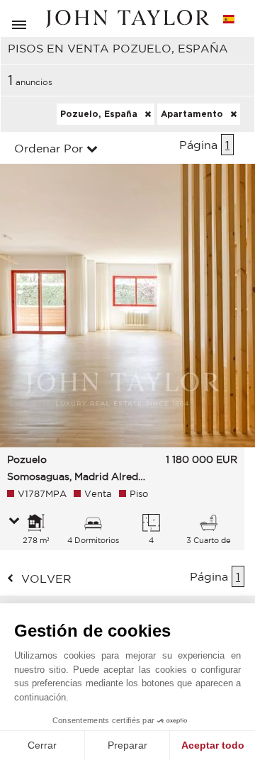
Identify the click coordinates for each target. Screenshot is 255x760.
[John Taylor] (127, 18)
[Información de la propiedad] (14, 521)
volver (46, 578)
